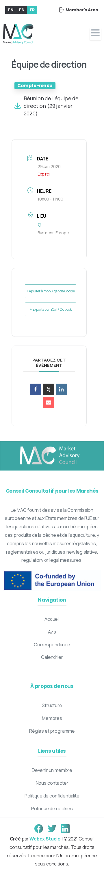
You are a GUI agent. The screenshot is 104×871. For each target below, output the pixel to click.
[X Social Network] (48, 389)
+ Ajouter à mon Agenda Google (50, 291)
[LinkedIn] (61, 389)
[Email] (48, 402)
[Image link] (49, 455)
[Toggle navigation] (95, 34)
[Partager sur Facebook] (35, 389)
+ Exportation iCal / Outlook (51, 309)
